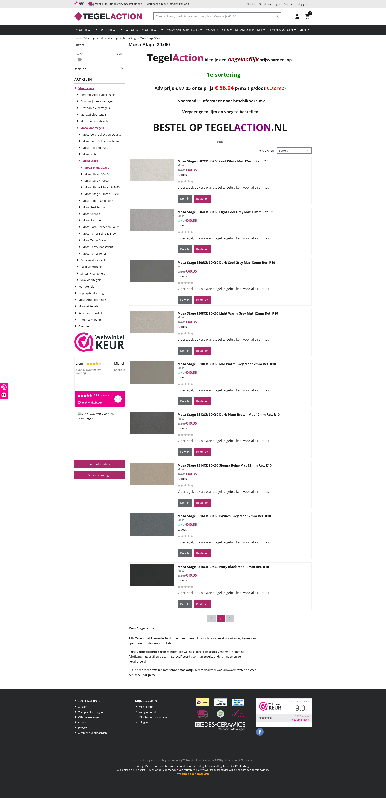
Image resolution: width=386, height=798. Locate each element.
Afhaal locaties (100, 464)
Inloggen (302, 4)
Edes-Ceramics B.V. (193, 782)
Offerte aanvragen (270, 4)
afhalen (174, 3)
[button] (297, 16)
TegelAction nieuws (193, 777)
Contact (288, 4)
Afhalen (251, 4)
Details (184, 199)
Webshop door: (193, 774)
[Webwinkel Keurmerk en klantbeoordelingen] (99, 342)
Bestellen (202, 199)
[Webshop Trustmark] (79, 4)
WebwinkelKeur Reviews (196, 760)
